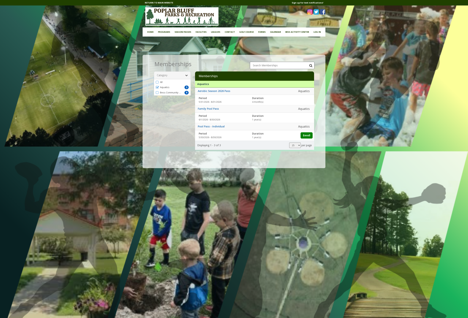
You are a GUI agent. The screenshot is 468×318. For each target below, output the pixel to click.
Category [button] (162, 75)
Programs (164, 32)
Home (150, 32)
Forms (262, 32)
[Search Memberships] (310, 65)
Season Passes (183, 32)
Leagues (215, 32)
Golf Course (246, 32)
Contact (230, 32)
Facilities (201, 32)
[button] (172, 82)
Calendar (275, 32)
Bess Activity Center (297, 32)
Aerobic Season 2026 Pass (214, 91)
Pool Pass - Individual (211, 126)
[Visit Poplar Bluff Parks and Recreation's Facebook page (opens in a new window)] (322, 12)
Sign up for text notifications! (307, 2)
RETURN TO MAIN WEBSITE (159, 2)
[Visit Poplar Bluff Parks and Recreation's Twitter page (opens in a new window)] (316, 12)
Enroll (306, 135)
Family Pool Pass (208, 108)
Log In (317, 32)
